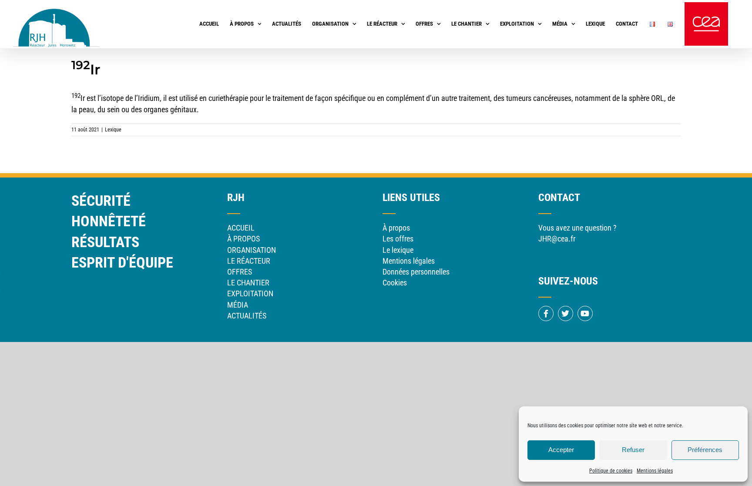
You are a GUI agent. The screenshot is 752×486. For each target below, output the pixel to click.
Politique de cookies (610, 471)
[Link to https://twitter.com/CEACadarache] (565, 313)
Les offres (398, 238)
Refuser (633, 449)
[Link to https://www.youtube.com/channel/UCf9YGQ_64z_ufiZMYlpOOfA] (585, 313)
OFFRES (239, 271)
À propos (396, 227)
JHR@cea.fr (556, 238)
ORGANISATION (251, 250)
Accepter (561, 449)
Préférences (705, 449)
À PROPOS (243, 238)
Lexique (113, 130)
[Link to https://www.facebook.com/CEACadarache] (546, 313)
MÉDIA (237, 304)
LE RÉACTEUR (248, 260)
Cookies (395, 282)
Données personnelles (416, 271)
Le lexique (398, 250)
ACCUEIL (241, 227)
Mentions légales (655, 471)
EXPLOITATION (250, 293)
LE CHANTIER (248, 282)
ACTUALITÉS (246, 315)
